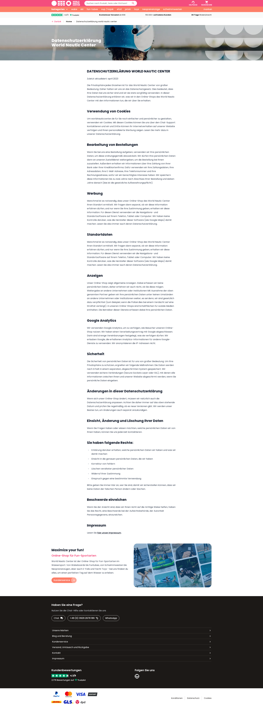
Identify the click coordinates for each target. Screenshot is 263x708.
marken (208, 9)
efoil (119, 9)
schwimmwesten (172, 9)
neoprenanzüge (151, 9)
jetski (128, 9)
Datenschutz (193, 698)
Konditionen (177, 698)
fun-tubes (92, 9)
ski (81, 9)
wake (74, 9)
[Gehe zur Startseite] (66, 3)
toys (136, 9)
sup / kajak (107, 9)
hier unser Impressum (109, 532)
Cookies (207, 698)
